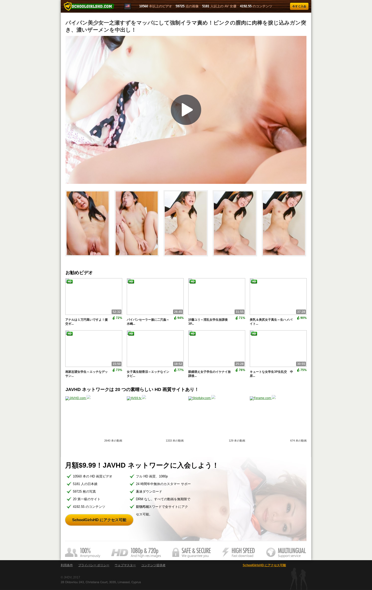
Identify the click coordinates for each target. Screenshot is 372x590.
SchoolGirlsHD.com (89, 6)
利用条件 (67, 565)
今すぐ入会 (299, 6)
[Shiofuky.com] (201, 398)
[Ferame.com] (263, 398)
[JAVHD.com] (78, 398)
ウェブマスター (125, 565)
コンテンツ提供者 (153, 565)
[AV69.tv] (136, 398)
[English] (127, 6)
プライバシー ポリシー (93, 565)
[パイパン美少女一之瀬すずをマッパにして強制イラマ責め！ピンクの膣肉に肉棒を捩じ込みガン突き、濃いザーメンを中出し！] (89, 258)
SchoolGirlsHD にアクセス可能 (99, 520)
